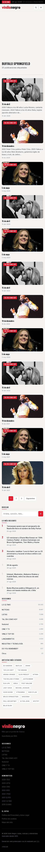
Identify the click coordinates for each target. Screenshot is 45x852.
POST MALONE (26, 683)
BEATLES (19, 666)
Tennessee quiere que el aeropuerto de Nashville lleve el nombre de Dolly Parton (24, 527)
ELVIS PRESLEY (24, 674)
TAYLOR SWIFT (8, 670)
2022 (6, 794)
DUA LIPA (6, 683)
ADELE (15, 683)
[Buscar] (36, 7)
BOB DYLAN (32, 692)
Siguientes (30, 498)
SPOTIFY (36, 701)
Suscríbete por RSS (9, 736)
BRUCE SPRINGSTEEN (10, 697)
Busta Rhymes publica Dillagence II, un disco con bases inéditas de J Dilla (23, 589)
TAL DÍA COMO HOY (9, 758)
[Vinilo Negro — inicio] (11, 7)
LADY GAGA (7, 688)
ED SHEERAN (7, 666)
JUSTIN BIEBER (28, 679)
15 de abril (6, 104)
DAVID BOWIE (8, 692)
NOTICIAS (5, 751)
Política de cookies (9, 819)
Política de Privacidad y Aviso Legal (15, 815)
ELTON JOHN (24, 701)
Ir (40, 514)
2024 (6, 787)
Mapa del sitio (7, 822)
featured (5, 762)
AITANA (35, 674)
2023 (6, 790)
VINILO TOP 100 (8, 769)
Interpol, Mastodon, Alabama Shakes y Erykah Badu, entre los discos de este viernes (23, 576)
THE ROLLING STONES (11, 679)
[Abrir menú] (41, 7)
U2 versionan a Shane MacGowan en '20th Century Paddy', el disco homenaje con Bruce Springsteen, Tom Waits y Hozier (24, 540)
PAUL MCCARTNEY (10, 701)
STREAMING (20, 692)
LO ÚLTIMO (6, 748)
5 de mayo (6, 187)
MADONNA (26, 697)
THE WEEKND (22, 670)
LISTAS (4, 755)
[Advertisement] (22, 34)
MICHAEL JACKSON (22, 688)
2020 (7, 801)
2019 (7, 804)
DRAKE (28, 666)
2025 (6, 783)
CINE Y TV (6, 765)
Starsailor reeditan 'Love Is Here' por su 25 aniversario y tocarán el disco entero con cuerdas (25, 553)
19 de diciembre (8, 146)
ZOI (38, 841)
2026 (6, 780)
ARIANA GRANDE (9, 674)
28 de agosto (12, 565)
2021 (6, 797)
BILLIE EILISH (7, 705)
